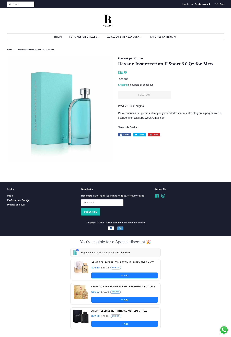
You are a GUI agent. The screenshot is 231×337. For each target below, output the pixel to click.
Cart (222, 4)
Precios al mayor (16, 204)
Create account (202, 4)
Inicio (58, 36)
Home (9, 49)
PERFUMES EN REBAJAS (163, 36)
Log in (185, 4)
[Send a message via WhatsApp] (224, 330)
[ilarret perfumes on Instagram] (163, 196)
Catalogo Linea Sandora (123, 36)
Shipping (123, 84)
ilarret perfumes (114, 222)
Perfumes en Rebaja (18, 200)
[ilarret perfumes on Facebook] (157, 196)
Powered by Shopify (134, 222)
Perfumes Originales (83, 36)
